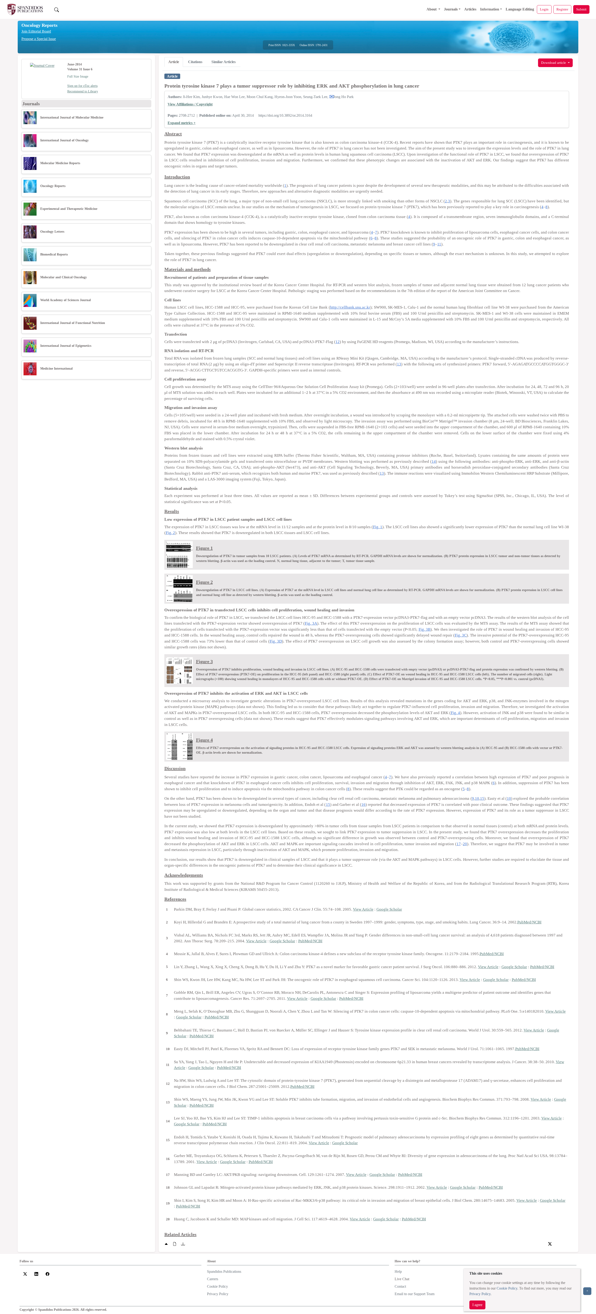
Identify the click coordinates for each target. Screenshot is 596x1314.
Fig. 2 (170, 533)
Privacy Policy (480, 1294)
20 (465, 844)
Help (398, 1271)
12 (337, 342)
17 (459, 844)
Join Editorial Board (36, 31)
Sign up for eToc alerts (82, 86)
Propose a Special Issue (38, 39)
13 (399, 364)
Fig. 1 (377, 527)
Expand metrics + (182, 123)
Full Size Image (77, 76)
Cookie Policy (507, 1288)
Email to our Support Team (414, 1294)
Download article (554, 63)
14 (434, 461)
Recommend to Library (82, 91)
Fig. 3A (311, 623)
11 (439, 244)
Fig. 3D (276, 641)
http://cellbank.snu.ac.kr (350, 307)
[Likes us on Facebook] (47, 1273)
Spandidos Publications (224, 1271)
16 (363, 804)
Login (544, 9)
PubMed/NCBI (529, 922)
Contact (400, 1286)
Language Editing (520, 9)
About (432, 9)
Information (489, 9)
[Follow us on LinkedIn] (36, 1273)
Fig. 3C (461, 635)
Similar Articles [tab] (223, 62)
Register (562, 9)
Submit (581, 9)
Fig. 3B (425, 629)
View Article (363, 909)
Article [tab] (173, 62)
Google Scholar (389, 909)
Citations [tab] (195, 62)
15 (482, 798)
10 (477, 798)
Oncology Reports (39, 25)
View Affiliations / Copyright (190, 104)
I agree (477, 1305)
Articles (470, 9)
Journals (451, 9)
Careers (212, 1279)
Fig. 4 (455, 713)
